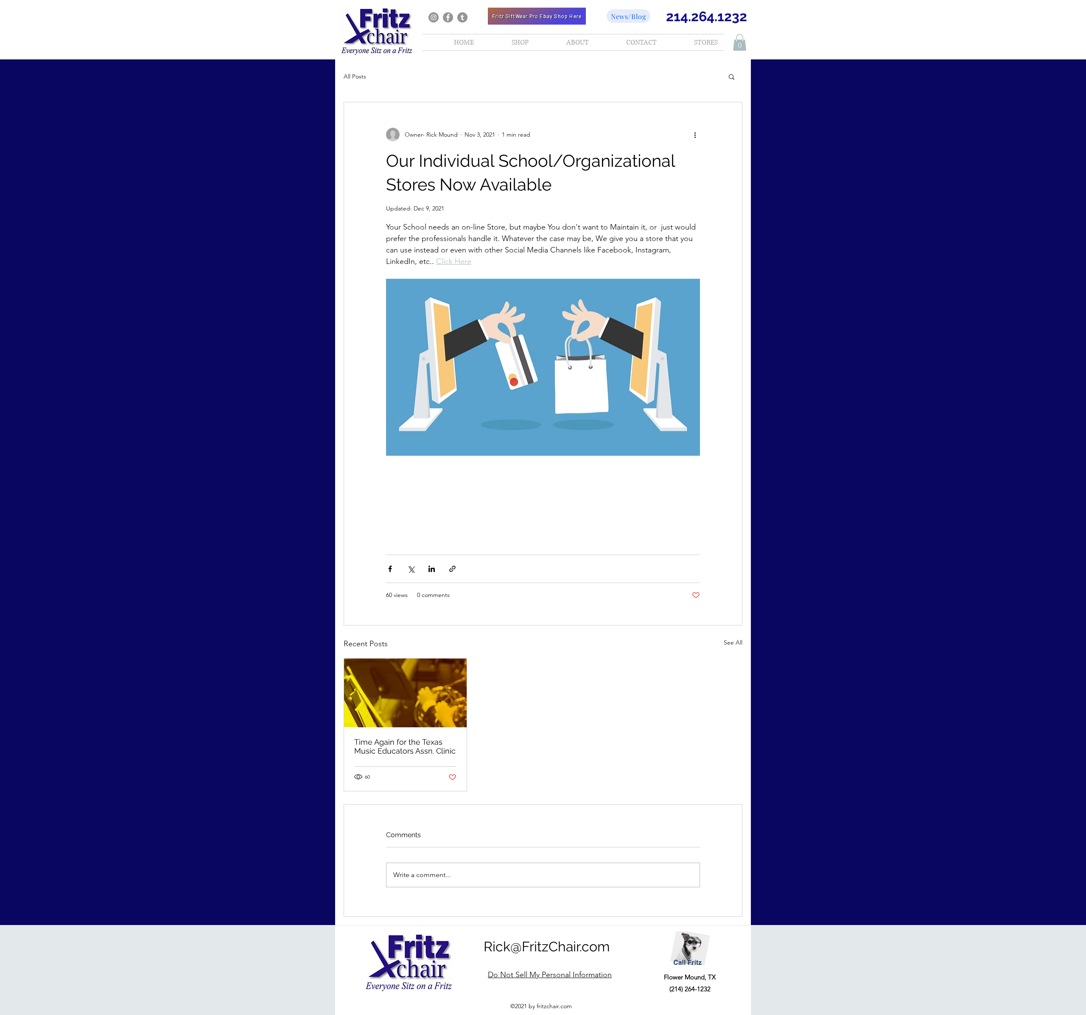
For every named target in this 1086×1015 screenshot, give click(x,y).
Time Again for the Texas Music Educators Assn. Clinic (405, 746)
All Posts (355, 76)
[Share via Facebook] (390, 569)
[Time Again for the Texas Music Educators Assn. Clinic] (405, 693)
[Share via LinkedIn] (432, 569)
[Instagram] (433, 17)
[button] (740, 42)
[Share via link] (452, 569)
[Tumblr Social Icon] (462, 17)
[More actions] (695, 134)
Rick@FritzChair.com (547, 946)
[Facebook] (448, 17)
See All (733, 642)
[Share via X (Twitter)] (411, 569)
